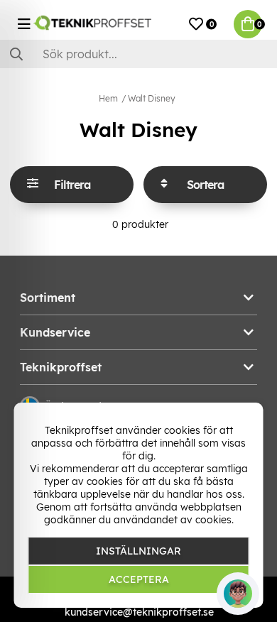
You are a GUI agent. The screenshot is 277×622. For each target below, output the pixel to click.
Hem (108, 98)
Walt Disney (151, 98)
